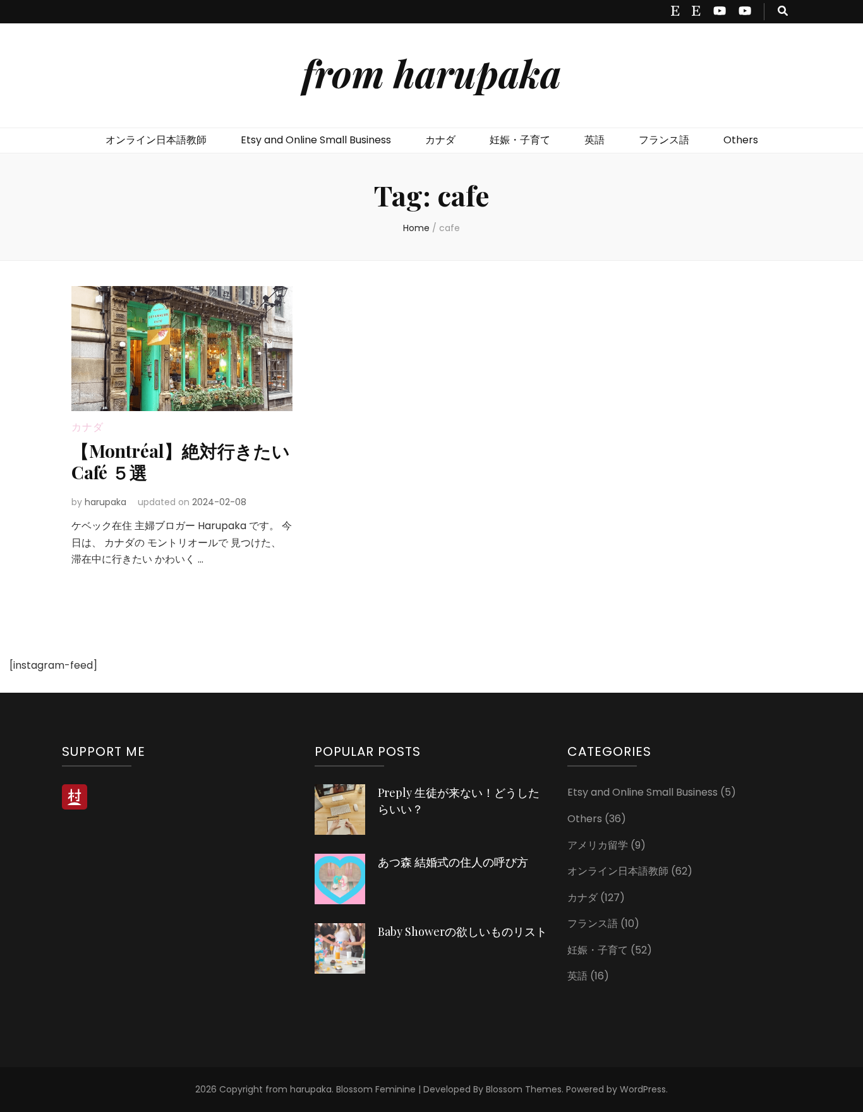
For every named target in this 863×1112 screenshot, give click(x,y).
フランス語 (664, 140)
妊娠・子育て (520, 140)
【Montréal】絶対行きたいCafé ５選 (180, 461)
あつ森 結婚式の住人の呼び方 (453, 862)
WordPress (643, 1089)
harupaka (105, 502)
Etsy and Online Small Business (316, 140)
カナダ (440, 140)
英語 (594, 140)
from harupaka (431, 72)
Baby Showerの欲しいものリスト (462, 931)
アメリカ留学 (597, 845)
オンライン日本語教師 (156, 140)
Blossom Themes (524, 1089)
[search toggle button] (783, 11)
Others (740, 140)
